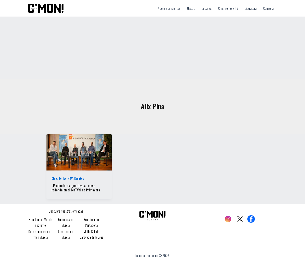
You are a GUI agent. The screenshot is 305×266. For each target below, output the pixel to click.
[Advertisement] (152, 48)
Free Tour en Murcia (65, 234)
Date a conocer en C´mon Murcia (40, 234)
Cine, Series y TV (62, 178)
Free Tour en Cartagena (91, 222)
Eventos (79, 178)
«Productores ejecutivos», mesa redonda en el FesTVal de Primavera (75, 187)
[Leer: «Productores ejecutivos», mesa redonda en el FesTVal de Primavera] (79, 151)
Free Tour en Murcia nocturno (40, 222)
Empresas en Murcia (65, 222)
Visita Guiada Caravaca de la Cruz (91, 234)
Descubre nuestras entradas (66, 211)
